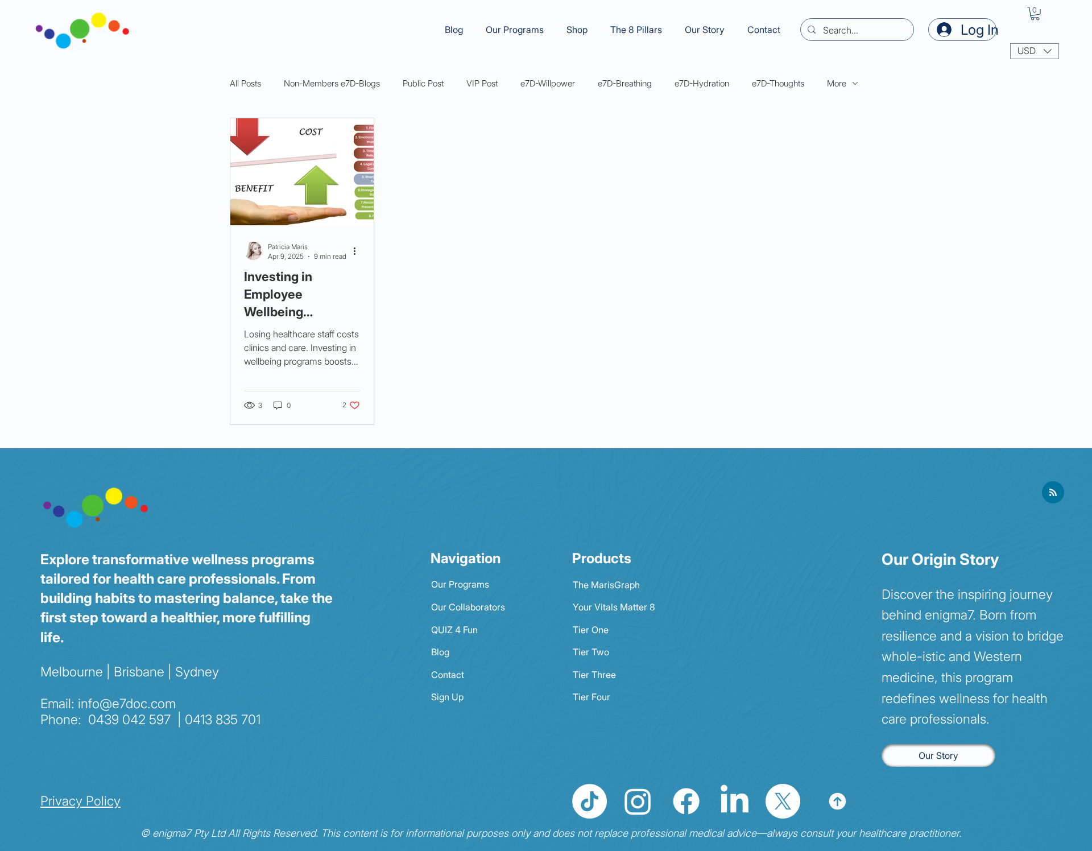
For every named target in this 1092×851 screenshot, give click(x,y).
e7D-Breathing (625, 83)
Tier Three (594, 674)
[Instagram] (638, 801)
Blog (440, 652)
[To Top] (837, 801)
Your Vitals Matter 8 (614, 607)
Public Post (423, 83)
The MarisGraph (606, 584)
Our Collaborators (468, 607)
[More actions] (358, 251)
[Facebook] (686, 801)
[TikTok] (589, 801)
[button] (636, 29)
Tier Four (591, 697)
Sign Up (447, 697)
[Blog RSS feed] (1053, 493)
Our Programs (460, 584)
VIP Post (482, 83)
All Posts (245, 83)
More (836, 83)
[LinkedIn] (734, 801)
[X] (783, 801)
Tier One (591, 629)
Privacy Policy (80, 800)
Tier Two (591, 652)
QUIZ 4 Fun (454, 629)
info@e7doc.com (127, 704)
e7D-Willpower (547, 83)
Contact (447, 674)
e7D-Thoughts (778, 83)
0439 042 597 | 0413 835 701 (172, 720)
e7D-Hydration (702, 83)
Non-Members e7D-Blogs (332, 83)
